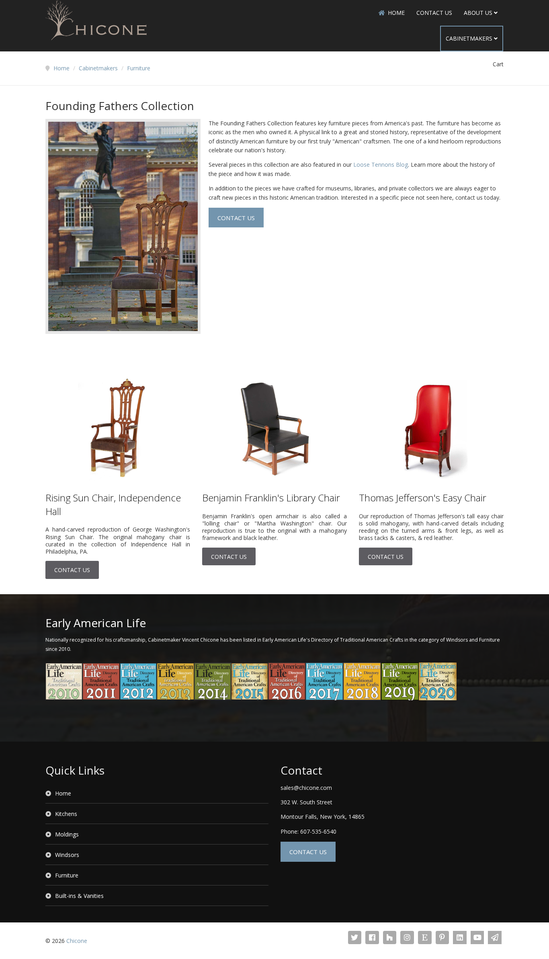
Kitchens (66, 814)
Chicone (76, 941)
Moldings (67, 834)
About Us (478, 12)
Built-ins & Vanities (79, 896)
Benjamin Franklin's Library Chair (271, 497)
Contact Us (434, 12)
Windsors (67, 855)
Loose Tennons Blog (380, 164)
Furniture (66, 875)
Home (396, 12)
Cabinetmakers (469, 38)
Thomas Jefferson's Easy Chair (422, 497)
